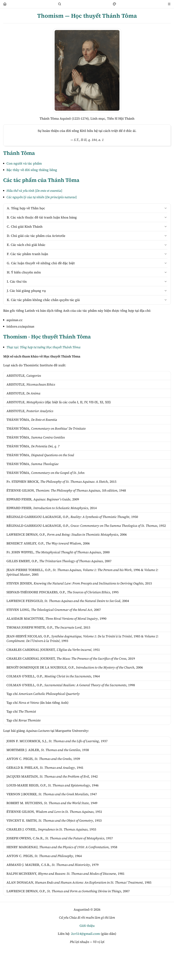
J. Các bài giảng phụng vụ (26, 290)
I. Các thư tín (17, 281)
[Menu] (169, 4)
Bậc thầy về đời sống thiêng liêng (31, 170)
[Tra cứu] (59, 4)
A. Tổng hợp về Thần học (26, 208)
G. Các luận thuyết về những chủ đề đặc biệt (41, 263)
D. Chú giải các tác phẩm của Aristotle (36, 235)
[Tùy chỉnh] (114, 4)
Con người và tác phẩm (24, 163)
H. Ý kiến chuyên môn (24, 272)
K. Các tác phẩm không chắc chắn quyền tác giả (43, 300)
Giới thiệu (87, 925)
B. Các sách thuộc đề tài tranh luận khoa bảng (42, 217)
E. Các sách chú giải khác (26, 244)
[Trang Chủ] (5, 4)
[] (34, 190)
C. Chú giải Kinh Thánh (24, 226)
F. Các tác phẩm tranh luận (27, 254)
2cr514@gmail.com (85, 933)
